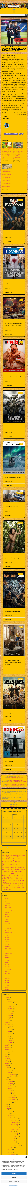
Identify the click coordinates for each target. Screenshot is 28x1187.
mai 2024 (7, 939)
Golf (9, 1151)
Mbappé (7, 876)
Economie (10, 1069)
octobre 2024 (8, 930)
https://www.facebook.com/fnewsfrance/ (16, 783)
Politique (4, 880)
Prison (18, 880)
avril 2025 (7, 919)
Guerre (9, 1070)
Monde (6, 1061)
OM (6, 878)
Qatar (9, 883)
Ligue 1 (13, 871)
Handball (10, 1152)
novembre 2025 (8, 907)
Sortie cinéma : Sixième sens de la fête (12, 611)
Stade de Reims (17, 1145)
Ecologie (9, 1085)
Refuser (14, 1177)
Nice (9, 1036)
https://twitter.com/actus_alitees (16, 780)
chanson (12, 855)
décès (5, 858)
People (6, 1065)
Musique (20, 876)
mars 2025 (7, 921)
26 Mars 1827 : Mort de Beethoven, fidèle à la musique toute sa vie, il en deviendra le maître (13, 325)
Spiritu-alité (7, 1108)
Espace (21, 858)
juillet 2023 (7, 957)
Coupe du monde (13, 857)
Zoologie (10, 1102)
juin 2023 (7, 959)
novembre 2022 (8, 971)
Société (6, 1106)
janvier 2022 (7, 989)
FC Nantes (16, 1133)
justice (5, 871)
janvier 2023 (7, 967)
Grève (7, 867)
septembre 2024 (8, 932)
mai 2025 (7, 918)
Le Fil (6, 1056)
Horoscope (7, 1049)
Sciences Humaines (12, 1101)
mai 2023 (7, 960)
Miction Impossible (9, 761)
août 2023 (7, 955)
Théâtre (9, 1017)
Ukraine (6, 890)
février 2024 (7, 944)
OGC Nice (16, 1136)
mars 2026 (7, 900)
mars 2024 (7, 943)
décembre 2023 (8, 948)
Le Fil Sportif (7, 1058)
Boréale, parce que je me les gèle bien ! (13, 477)
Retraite (22, 883)
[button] (26, 1157)
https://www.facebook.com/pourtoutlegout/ (16, 784)
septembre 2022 (8, 975)
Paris (13, 878)
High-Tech (7, 1045)
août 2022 (7, 976)
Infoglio (6, 1052)
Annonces (7, 997)
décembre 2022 (8, 969)
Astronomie (10, 1083)
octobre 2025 (7, 909)
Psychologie (10, 1092)
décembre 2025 (8, 905)
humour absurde (8, 869)
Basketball (10, 1111)
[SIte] (22, 134)
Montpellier (10, 1035)
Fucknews (6, 130)
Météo (9, 1088)
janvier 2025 (7, 925)
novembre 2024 (8, 928)
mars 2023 (7, 964)
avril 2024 (7, 941)
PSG (15, 1142)
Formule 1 (10, 1149)
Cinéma (23, 855)
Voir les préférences (14, 1181)
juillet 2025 (7, 914)
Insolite (6, 1054)
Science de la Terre (12, 1097)
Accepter (14, 1173)
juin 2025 (7, 916)
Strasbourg (10, 1040)
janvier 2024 (7, 946)
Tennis (21, 887)
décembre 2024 (8, 926)
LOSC (15, 1135)
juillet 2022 (7, 978)
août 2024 (7, 934)
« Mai (2, 844)
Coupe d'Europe (14, 1118)
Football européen (14, 1127)
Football (9, 1117)
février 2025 (7, 923)
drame (22, 857)
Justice (9, 1072)
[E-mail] (20, 134)
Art (5, 999)
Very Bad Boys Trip (9, 713)
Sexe (6, 1104)
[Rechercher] (26, 15)
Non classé (7, 1063)
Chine (17, 855)
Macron (14, 874)
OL (14, 1138)
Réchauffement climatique (18, 885)
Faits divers (7, 1024)
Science (10, 887)
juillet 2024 (7, 935)
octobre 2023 (8, 951)
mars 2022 (7, 985)
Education (7, 1020)
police (19, 878)
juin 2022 (7, 980)
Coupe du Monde (14, 1122)
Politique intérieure (12, 1076)
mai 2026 (7, 898)
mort (14, 875)
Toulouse (10, 1042)
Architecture (10, 1001)
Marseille (10, 1033)
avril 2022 (7, 984)
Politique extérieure (12, 1074)
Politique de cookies (13, 1185)
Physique (10, 1090)
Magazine (7, 1060)
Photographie (11, 1013)
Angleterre (5, 855)
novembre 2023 (8, 950)
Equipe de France (13, 858)
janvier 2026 (7, 903)
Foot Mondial (13, 1126)
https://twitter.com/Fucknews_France (15, 777)
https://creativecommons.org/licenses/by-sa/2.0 (10, 114)
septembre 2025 (8, 910)
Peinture (9, 1011)
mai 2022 (7, 982)
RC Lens (15, 1143)
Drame (9, 1026)
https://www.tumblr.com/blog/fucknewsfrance (15, 785)
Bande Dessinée (11, 1004)
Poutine (11, 880)
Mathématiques (11, 1086)
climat (4, 857)
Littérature (10, 1008)
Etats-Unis (7, 861)
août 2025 (7, 912)
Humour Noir (7, 1051)
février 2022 (7, 987)
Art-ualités (10, 1003)
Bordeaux (10, 1029)
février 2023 (7, 966)
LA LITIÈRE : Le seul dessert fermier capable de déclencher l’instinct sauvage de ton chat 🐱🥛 (13, 662)
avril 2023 (7, 962)
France (12, 865)
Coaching (7, 1019)
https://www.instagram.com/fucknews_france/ (16, 781)
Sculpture (10, 1015)
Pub (6, 1077)
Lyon (9, 1031)
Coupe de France (14, 1120)
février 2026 (7, 901)
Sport (16, 887)
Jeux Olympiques (20, 869)
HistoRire (7, 1047)
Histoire (21, 867)
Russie (6, 885)
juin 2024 (7, 937)
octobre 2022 (7, 973)
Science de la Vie (11, 1099)
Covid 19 (13, 1095)
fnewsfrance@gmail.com (14, 806)
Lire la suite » (8, 237)
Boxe (9, 1113)
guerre (13, 867)
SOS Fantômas (8, 234)
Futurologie (7, 1044)
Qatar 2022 (15, 883)
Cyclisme (10, 1115)
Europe (6, 1022)
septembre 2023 (8, 953)
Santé (4, 887)
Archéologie (10, 1081)
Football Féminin (14, 1129)
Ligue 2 (12, 1147)
